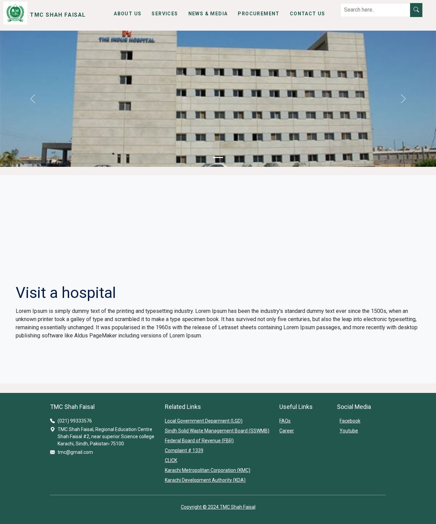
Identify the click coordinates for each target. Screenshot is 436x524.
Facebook (350, 421)
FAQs (285, 421)
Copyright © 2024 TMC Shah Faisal (218, 507)
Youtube (349, 430)
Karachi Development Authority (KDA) (205, 480)
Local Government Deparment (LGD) (204, 421)
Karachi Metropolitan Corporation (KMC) (207, 470)
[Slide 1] (218, 157)
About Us (127, 13)
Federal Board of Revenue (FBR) (199, 440)
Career (286, 430)
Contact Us (307, 13)
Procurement (258, 13)
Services (165, 13)
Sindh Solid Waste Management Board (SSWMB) (217, 430)
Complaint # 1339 (184, 450)
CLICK (171, 460)
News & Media (208, 13)
